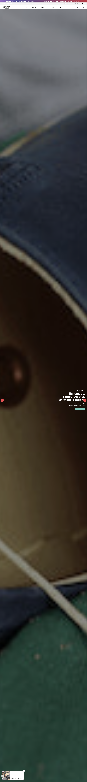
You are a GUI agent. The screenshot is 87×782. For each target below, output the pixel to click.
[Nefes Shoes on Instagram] (77, 3)
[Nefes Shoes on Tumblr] (80, 3)
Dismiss (21, 1)
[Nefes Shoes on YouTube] (82, 3)
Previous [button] (2, 400)
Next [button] (84, 400)
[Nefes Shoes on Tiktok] (84, 3)
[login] (80, 7)
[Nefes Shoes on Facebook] (73, 3)
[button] (77, 7)
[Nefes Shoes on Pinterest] (75, 3)
